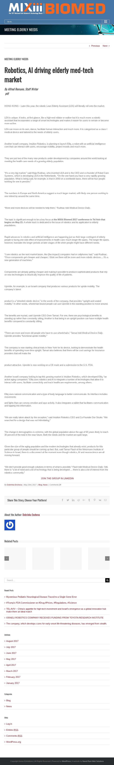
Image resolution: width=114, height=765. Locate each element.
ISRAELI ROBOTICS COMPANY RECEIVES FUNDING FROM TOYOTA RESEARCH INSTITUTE (54, 617)
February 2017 (13, 677)
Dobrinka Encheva (14, 485)
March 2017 (12, 671)
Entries (12, 730)
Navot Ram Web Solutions (93, 761)
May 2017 (11, 659)
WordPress (66, 761)
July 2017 (11, 647)
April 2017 (11, 665)
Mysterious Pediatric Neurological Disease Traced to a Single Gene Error (41, 597)
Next (105, 46)
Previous (95, 46)
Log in (9, 724)
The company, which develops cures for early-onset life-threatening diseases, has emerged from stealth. (56, 623)
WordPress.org (13, 742)
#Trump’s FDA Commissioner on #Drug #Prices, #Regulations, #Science (41, 602)
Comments (14, 736)
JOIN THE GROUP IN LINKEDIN (57, 478)
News (45, 485)
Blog (40, 485)
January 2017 (12, 683)
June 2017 (11, 653)
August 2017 (12, 641)
